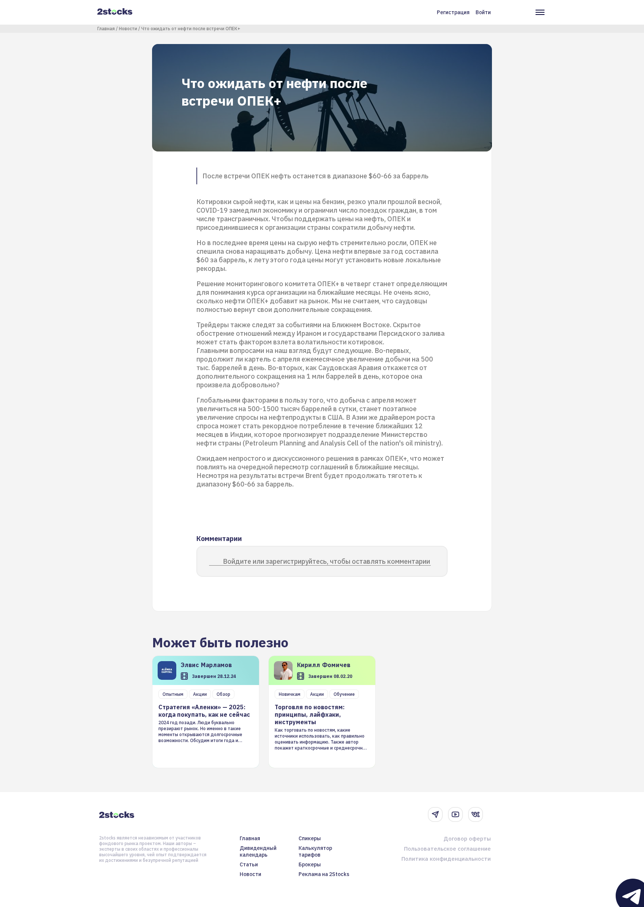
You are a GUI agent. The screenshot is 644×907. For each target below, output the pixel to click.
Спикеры (310, 838)
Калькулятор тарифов (315, 851)
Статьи (249, 864)
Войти (483, 12)
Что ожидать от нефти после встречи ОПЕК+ (190, 28)
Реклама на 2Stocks (324, 874)
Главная (106, 28)
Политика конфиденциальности (446, 858)
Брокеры (310, 864)
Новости (128, 28)
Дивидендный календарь (258, 851)
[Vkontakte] (475, 814)
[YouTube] (455, 814)
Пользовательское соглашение (447, 848)
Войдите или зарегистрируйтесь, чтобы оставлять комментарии (326, 561)
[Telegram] (435, 814)
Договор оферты (467, 838)
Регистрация (453, 12)
